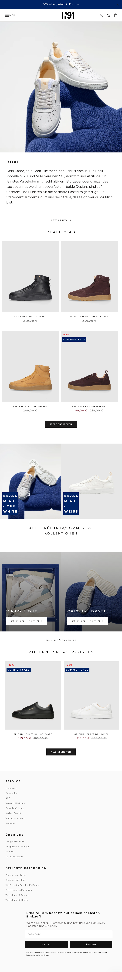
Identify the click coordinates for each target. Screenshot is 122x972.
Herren (46, 944)
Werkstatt (11, 823)
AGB (8, 798)
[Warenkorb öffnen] (115, 15)
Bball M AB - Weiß (71, 503)
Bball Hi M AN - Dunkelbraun (89, 317)
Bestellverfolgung (15, 808)
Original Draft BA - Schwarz (33, 734)
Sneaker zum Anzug (16, 875)
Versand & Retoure (15, 803)
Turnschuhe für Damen (17, 895)
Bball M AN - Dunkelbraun (89, 406)
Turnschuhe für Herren (17, 900)
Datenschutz (12, 793)
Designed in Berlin (15, 841)
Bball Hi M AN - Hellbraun (30, 406)
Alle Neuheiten (61, 752)
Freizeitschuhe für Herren (19, 890)
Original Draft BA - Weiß (91, 734)
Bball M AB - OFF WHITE (10, 503)
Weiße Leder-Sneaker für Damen (23, 885)
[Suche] (108, 15)
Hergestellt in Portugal (17, 846)
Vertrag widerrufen (15, 818)
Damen (91, 944)
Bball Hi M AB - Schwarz (30, 317)
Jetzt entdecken (61, 424)
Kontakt (10, 851)
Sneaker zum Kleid (15, 880)
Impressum (11, 788)
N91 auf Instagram (14, 856)
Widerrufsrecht (13, 813)
